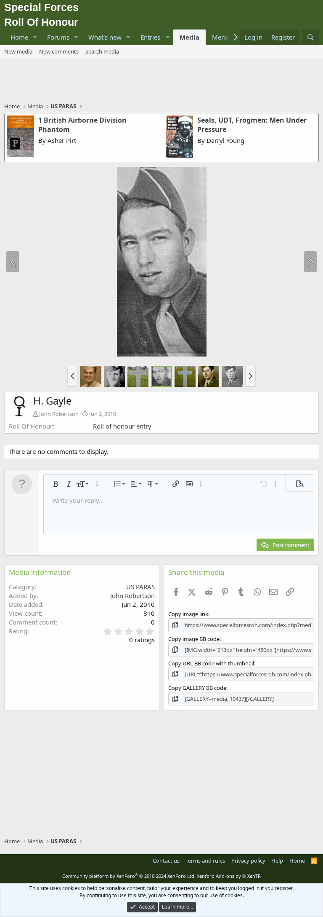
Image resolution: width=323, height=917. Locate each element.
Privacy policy (248, 860)
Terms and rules (205, 860)
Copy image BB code (194, 639)
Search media (102, 51)
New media (18, 51)
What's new (105, 37)
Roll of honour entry (122, 426)
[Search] (310, 37)
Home (19, 37)
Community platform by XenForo (129, 876)
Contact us (166, 860)
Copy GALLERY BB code (197, 688)
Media (189, 37)
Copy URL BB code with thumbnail (211, 663)
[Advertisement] (161, 81)
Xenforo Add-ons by (229, 876)
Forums (58, 37)
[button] (35, 37)
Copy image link (188, 614)
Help (277, 860)
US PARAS (140, 586)
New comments (59, 51)
